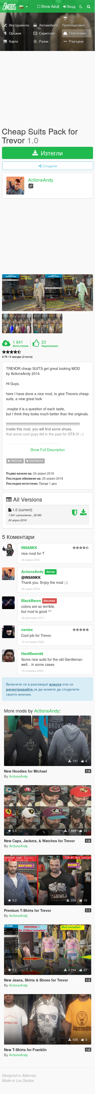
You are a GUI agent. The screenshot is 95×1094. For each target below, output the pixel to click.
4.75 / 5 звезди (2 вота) (17, 356)
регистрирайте (20, 689)
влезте (55, 684)
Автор (50, 572)
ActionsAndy (40, 180)
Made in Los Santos (18, 1080)
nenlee (27, 629)
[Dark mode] (80, 6)
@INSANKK (31, 577)
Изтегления (20, 345)
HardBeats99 (32, 653)
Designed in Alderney (19, 1075)
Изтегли (51, 152)
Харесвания (49, 345)
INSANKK (29, 547)
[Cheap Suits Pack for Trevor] (47, 292)
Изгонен (49, 601)
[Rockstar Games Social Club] (31, 185)
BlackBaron (31, 600)
